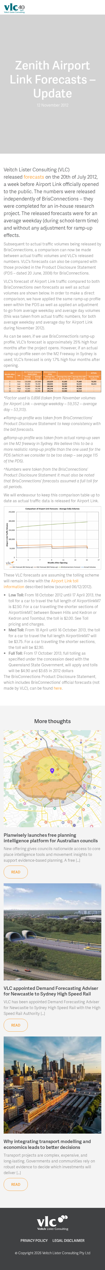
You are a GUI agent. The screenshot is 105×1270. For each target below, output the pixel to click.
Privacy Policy (34, 1240)
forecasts (34, 176)
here (58, 688)
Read (15, 872)
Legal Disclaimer (68, 1240)
